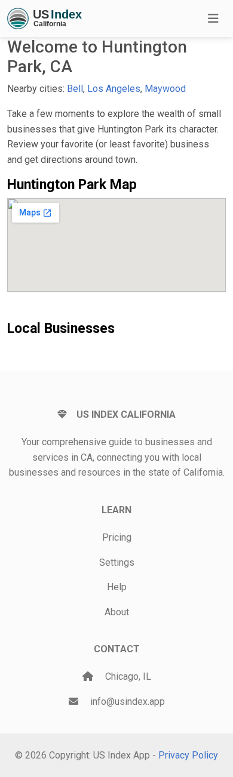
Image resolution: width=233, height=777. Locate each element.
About (117, 612)
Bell (75, 88)
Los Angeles (113, 88)
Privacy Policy (188, 755)
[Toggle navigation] (213, 18)
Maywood (165, 88)
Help (117, 587)
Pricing (116, 537)
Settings (116, 562)
